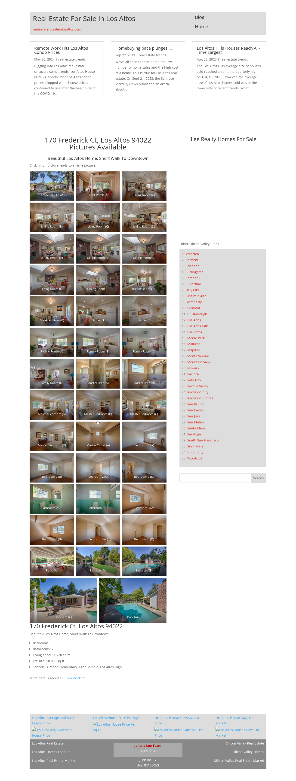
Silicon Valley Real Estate (245, 743)
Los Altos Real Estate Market (53, 760)
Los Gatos (194, 332)
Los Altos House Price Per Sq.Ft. (117, 717)
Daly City (192, 290)
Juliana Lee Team (147, 745)
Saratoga (194, 434)
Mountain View (198, 362)
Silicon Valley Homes (248, 752)
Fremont (193, 308)
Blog (199, 17)
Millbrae (193, 344)
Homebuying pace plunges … (143, 48)
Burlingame (194, 272)
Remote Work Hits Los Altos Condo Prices (61, 50)
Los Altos (194, 320)
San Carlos (195, 410)
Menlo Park (196, 338)
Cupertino (193, 284)
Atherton (192, 254)
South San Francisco (203, 440)
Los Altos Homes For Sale (51, 752)
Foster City (193, 302)
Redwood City (197, 392)
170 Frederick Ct (72, 678)
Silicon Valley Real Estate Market (239, 760)
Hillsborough (197, 314)
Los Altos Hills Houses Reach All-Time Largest (228, 50)
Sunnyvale (195, 446)
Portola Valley (197, 386)
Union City (195, 452)
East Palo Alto (195, 296)
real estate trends (72, 59)
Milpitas (193, 350)
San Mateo (195, 422)
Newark (193, 368)
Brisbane (192, 266)
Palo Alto (194, 380)
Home (201, 26)
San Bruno (195, 404)
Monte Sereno (198, 356)
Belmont (191, 260)
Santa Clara (196, 428)
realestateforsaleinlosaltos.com (57, 29)
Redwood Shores (200, 398)
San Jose (193, 416)
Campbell (192, 278)
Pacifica (193, 374)
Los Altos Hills (198, 326)
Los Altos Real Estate (48, 743)
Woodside (195, 458)
